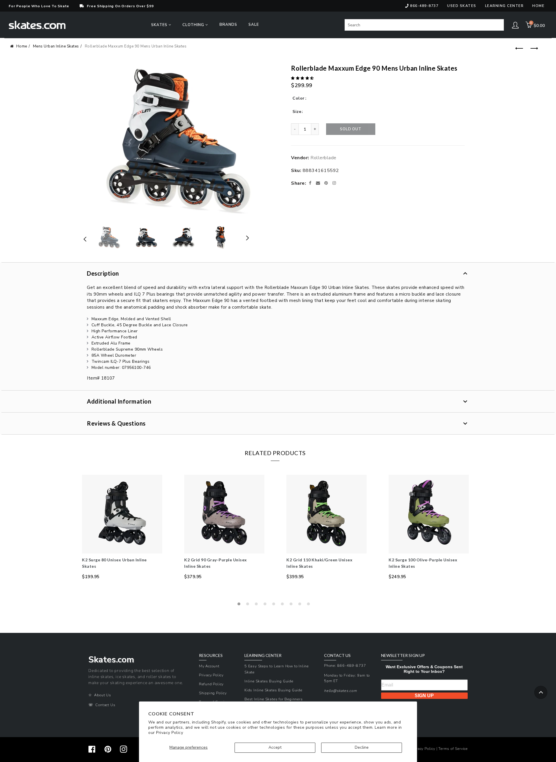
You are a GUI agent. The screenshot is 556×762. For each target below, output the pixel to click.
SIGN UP (424, 695)
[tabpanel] (122, 527)
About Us (102, 695)
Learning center (504, 5)
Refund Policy (211, 684)
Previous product (518, 48)
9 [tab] (310, 605)
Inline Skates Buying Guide (268, 681)
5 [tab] (275, 605)
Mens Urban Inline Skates (56, 46)
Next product (533, 48)
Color (298, 98)
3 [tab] (258, 605)
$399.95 (295, 577)
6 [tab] (284, 605)
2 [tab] (249, 605)
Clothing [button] (193, 25)
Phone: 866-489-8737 (345, 665)
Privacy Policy (169, 732)
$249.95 (397, 577)
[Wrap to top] (540, 692)
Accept (274, 747)
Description (103, 273)
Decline (362, 747)
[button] (303, 78)
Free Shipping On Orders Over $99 (120, 6)
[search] (424, 25)
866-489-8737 (424, 5)
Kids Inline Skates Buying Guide (273, 690)
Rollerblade (323, 158)
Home (538, 5)
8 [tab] (301, 605)
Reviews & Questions (116, 423)
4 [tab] (266, 605)
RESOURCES (211, 655)
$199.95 (91, 577)
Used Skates (461, 5)
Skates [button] (160, 25)
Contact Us (105, 704)
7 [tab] (292, 605)
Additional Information (119, 401)
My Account (209, 666)
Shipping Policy (213, 692)
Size (296, 111)
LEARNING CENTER (262, 655)
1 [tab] (240, 605)
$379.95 (193, 577)
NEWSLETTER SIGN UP (403, 655)
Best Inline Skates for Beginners (273, 699)
